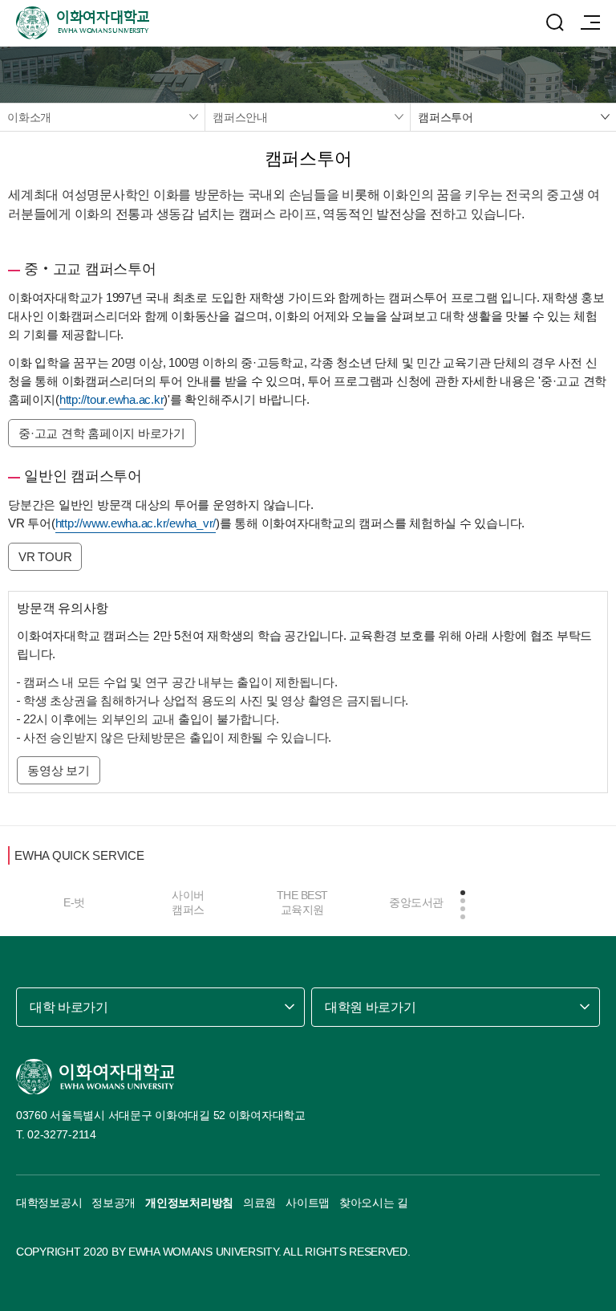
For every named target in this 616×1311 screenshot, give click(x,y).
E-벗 (74, 902)
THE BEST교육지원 (302, 902)
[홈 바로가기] (95, 1076)
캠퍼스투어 (445, 117)
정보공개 (113, 1202)
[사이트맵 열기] (590, 22)
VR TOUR (44, 557)
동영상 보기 (58, 770)
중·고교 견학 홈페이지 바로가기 (101, 433)
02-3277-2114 (61, 1134)
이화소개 (29, 117)
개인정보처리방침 (189, 1202)
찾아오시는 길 (373, 1202)
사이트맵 (308, 1202)
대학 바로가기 (69, 1007)
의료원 (259, 1202)
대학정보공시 (49, 1202)
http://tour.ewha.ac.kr (111, 399)
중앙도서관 (416, 902)
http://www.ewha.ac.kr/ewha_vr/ (136, 523)
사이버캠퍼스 (188, 902)
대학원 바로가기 (370, 1007)
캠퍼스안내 (240, 117)
